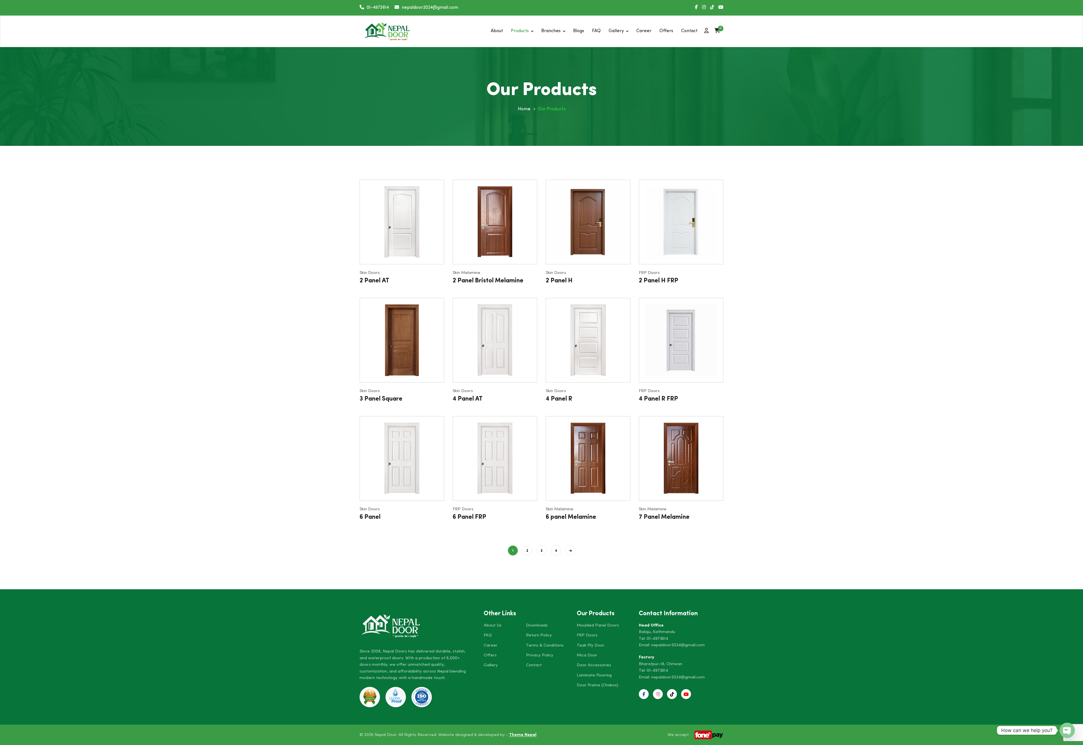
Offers (666, 31)
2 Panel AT (374, 281)
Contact (689, 31)
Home (524, 109)
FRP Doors (649, 273)
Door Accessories (594, 665)
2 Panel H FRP (658, 281)
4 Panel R (559, 399)
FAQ (596, 31)
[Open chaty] (1067, 730)
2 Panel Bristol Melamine (488, 281)
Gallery (616, 31)
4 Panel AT (468, 399)
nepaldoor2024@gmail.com (678, 645)
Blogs (578, 31)
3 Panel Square (381, 399)
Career (643, 31)
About (497, 31)
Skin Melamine (466, 273)
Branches (551, 31)
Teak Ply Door (590, 645)
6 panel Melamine (571, 517)
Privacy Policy (539, 655)
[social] (696, 7)
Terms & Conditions (545, 645)
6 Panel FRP (469, 517)
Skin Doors (370, 273)
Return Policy (539, 635)
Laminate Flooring (594, 675)
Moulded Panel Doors (598, 625)
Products (520, 31)
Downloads (537, 625)
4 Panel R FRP (658, 399)
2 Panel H (559, 281)
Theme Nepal (522, 735)
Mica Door (587, 655)
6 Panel (370, 517)
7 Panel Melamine (664, 517)
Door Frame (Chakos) (597, 685)
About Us (492, 625)
